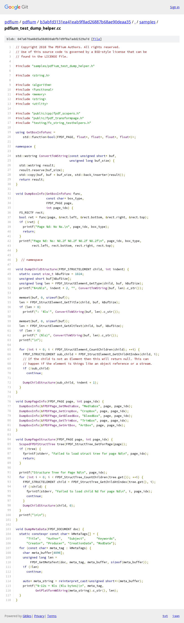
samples (147, 22)
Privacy (39, 616)
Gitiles (27, 616)
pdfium (11, 22)
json (176, 616)
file (96, 39)
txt (165, 616)
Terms (52, 616)
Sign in (175, 7)
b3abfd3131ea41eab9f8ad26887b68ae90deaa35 (85, 22)
